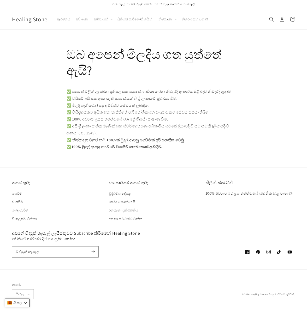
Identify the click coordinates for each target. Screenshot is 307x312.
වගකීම (17, 202)
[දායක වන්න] (93, 251)
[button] (271, 19)
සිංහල (20, 294)
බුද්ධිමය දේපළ (120, 193)
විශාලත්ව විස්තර (24, 219)
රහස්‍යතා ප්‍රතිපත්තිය (123, 210)
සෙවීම (17, 193)
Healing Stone (258, 294)
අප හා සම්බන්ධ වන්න (125, 219)
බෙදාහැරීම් (20, 210)
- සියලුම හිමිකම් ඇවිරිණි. (281, 294)
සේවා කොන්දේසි (122, 202)
